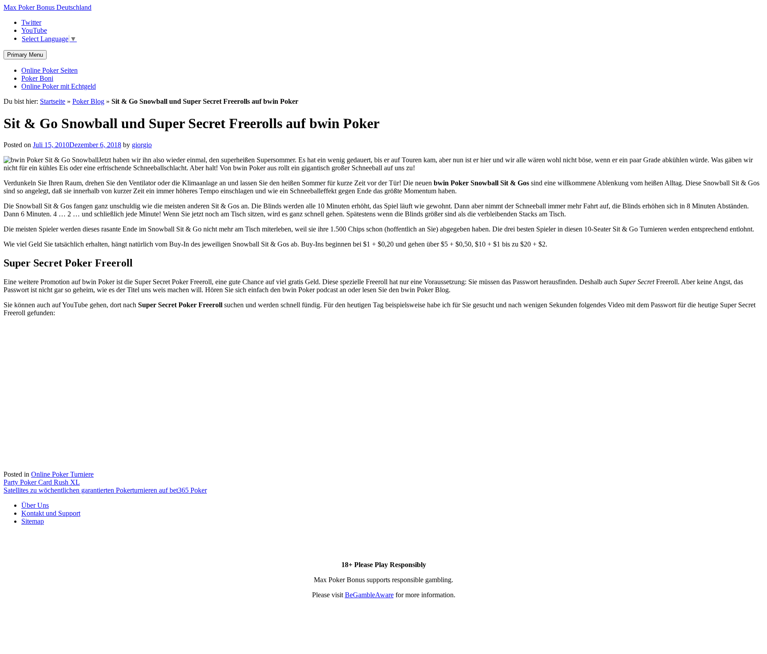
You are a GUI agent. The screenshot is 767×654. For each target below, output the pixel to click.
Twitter (31, 22)
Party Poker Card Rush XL (42, 482)
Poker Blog (88, 101)
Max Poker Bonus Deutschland (47, 7)
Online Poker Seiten (49, 70)
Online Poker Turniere (62, 474)
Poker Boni (37, 78)
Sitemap (32, 521)
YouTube (34, 30)
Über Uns (35, 505)
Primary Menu (25, 54)
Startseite (52, 101)
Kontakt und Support (50, 513)
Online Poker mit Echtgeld (58, 86)
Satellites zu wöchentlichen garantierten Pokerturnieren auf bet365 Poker (105, 490)
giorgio (142, 145)
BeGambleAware (369, 595)
